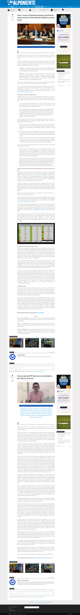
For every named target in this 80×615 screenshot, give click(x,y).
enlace (25, 277)
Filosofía (32, 6)
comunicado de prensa (38, 209)
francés (40, 83)
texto (40, 198)
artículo (34, 270)
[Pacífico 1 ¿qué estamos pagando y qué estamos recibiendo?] (52, 10)
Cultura (16, 6)
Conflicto (45, 6)
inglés (45, 83)
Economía (24, 6)
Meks (17, 613)
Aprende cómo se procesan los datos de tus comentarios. (34, 371)
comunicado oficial (24, 90)
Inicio (9, 6)
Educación (28, 6)
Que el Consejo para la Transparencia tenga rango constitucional (40, 602)
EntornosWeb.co (25, 613)
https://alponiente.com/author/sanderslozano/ (44, 557)
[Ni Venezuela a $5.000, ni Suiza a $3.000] (41, 10)
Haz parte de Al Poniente (13, 606)
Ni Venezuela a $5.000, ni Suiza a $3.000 (46, 10)
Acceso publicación (12, 610)
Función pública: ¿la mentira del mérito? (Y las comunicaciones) (14, 10)
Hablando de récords (24, 9)
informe (32, 262)
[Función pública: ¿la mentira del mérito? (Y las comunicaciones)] (9, 10)
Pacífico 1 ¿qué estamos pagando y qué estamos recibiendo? (56, 10)
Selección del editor (49, 341)
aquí (23, 320)
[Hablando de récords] (19, 10)
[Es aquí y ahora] (30, 10)
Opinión (12, 6)
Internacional (37, 6)
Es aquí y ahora (34, 9)
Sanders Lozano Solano (12, 377)
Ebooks (10, 608)
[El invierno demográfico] (63, 10)
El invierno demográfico (67, 9)
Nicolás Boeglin (12, 16)
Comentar (12, 20)
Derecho (20, 6)
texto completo (39, 98)
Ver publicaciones (51, 352)
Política (42, 6)
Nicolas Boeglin (40, 312)
